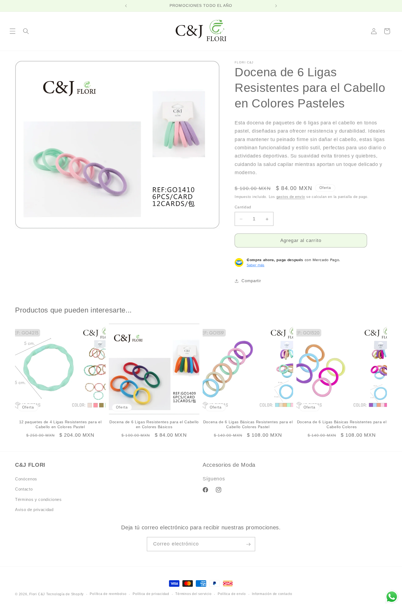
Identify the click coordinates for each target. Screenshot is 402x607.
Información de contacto (272, 594)
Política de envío (232, 594)
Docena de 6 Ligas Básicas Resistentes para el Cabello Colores (342, 424)
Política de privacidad (151, 594)
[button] (12, 31)
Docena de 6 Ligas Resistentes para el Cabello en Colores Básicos (154, 424)
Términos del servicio (193, 594)
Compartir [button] (251, 281)
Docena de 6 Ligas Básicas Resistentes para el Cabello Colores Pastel (248, 424)
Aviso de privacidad (34, 509)
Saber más (255, 265)
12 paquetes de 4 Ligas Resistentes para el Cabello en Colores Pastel (60, 424)
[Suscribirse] (248, 544)
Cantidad (243, 207)
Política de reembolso (108, 594)
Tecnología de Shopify (65, 594)
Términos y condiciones (38, 499)
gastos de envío (290, 197)
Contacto (24, 489)
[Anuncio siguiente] (276, 5)
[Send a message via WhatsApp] (391, 596)
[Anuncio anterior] (126, 5)
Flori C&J (37, 594)
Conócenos (26, 479)
